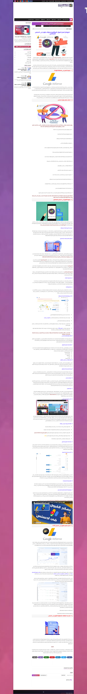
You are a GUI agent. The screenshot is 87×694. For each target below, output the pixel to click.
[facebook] (30, 1)
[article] (42, 663)
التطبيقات (54, 19)
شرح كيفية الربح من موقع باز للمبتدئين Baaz (22, 78)
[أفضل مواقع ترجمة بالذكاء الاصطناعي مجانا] (29, 69)
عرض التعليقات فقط (43, 675)
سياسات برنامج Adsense (43, 500)
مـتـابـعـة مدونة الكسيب (22, 46)
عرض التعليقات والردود (35, 675)
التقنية (49, 19)
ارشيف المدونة (51, 1)
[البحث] (15, 1)
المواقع (43, 19)
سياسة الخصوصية (63, 1)
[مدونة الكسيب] (65, 5)
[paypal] (32, 1)
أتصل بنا (44, 1)
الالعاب (60, 19)
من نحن (47, 1)
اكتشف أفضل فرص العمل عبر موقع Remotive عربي (21, 85)
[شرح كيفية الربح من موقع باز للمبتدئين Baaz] (29, 77)
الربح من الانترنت (66, 19)
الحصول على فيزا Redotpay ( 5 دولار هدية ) (23, 37)
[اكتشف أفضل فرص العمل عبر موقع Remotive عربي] (29, 84)
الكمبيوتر (38, 19)
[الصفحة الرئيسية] (71, 19)
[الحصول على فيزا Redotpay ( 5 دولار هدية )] (22, 30)
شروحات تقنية (31, 19)
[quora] (17, 1)
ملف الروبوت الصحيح (50, 435)
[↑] (43, 692)
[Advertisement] (32, 10)
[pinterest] (24, 1)
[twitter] (22, 1)
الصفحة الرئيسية (70, 1)
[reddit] (27, 1)
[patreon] (20, 1)
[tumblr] (25, 1)
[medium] (19, 1)
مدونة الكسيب (28, 38)
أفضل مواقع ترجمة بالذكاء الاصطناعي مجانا (22, 69)
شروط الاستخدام (58, 1)
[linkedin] (28, 1)
